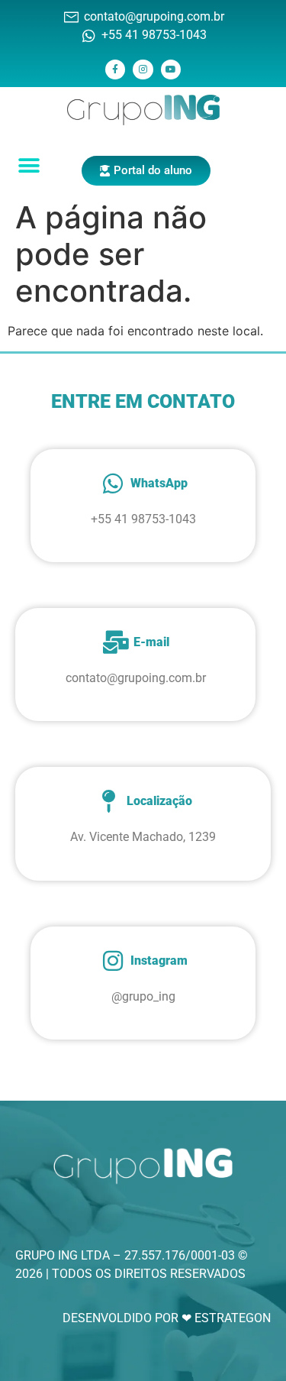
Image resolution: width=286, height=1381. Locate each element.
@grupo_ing (143, 996)
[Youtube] (171, 69)
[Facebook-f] (115, 69)
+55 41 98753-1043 (143, 519)
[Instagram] (143, 69)
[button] (28, 165)
